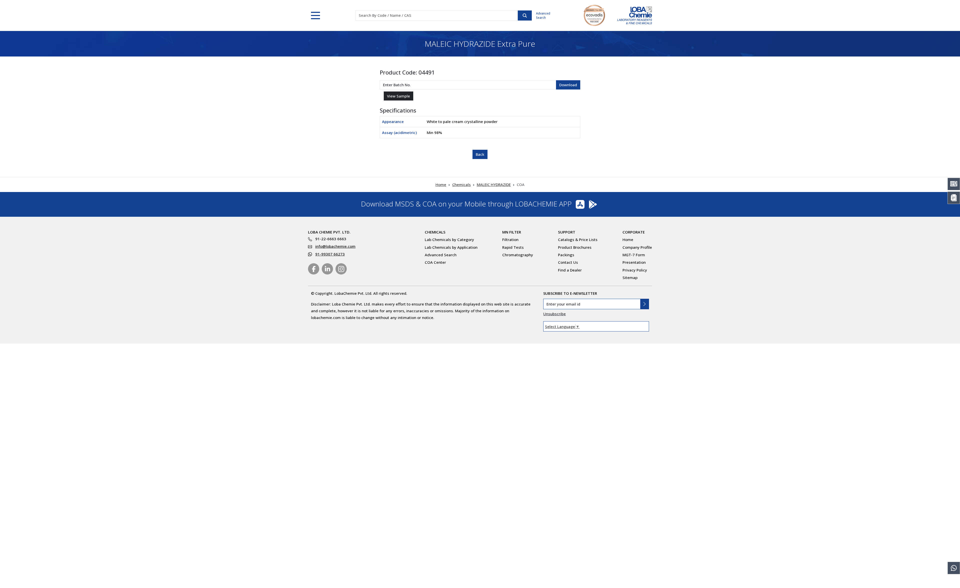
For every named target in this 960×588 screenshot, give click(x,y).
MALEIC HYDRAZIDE (494, 184)
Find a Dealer (570, 270)
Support (566, 232)
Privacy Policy (634, 270)
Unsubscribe (554, 313)
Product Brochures (575, 247)
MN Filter (511, 232)
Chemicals (461, 184)
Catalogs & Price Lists (578, 239)
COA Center (435, 262)
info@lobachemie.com (335, 246)
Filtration (510, 239)
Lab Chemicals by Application (451, 247)
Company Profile (637, 247)
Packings (566, 254)
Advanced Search (543, 15)
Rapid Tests (513, 247)
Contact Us (568, 262)
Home (441, 184)
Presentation (634, 262)
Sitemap (630, 277)
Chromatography (517, 254)
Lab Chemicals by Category (449, 239)
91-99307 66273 (330, 254)
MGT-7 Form (633, 254)
